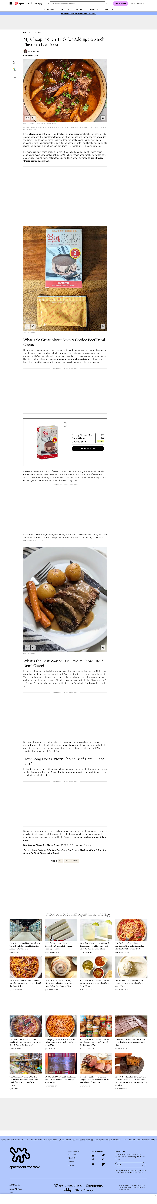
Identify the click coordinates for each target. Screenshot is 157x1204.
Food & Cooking (35, 33)
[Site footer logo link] (37, 1157)
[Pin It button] (33, 118)
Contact (71, 1161)
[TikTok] (103, 1155)
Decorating (65, 9)
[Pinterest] (103, 1159)
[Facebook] (93, 1159)
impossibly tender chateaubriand (73, 359)
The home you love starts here (30, 1139)
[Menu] (11, 3)
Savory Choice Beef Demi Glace (44, 845)
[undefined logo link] (28, 3)
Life (24, 33)
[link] (26, 946)
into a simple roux (71, 745)
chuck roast (74, 134)
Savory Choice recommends (65, 772)
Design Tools (93, 9)
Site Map (71, 1165)
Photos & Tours (48, 9)
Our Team (72, 1154)
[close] (155, 1195)
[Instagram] (93, 1155)
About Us (72, 1158)
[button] (103, 118)
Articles (79, 9)
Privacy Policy (137, 1172)
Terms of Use (124, 1172)
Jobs (11, 1192)
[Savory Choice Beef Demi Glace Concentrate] (47, 442)
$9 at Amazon (88, 448)
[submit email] (142, 1164)
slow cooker (35, 134)
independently (30, 127)
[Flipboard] (103, 1164)
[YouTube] (93, 1164)
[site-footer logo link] (15, 1185)
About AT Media (16, 1189)
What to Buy (109, 9)
